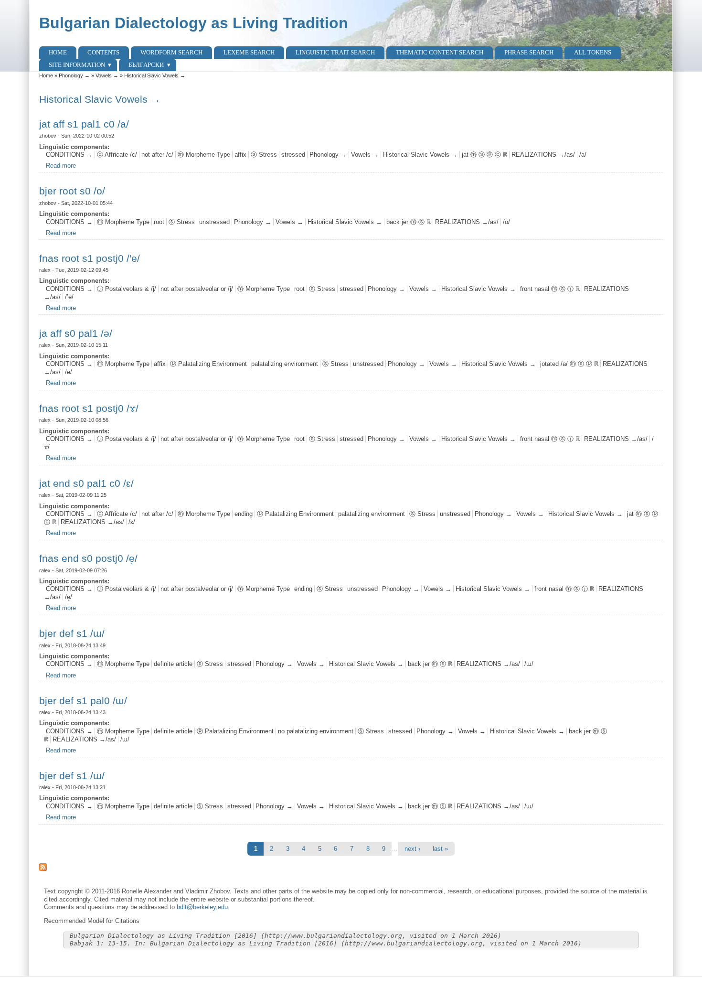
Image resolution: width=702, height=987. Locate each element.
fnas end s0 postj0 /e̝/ (88, 558)
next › (412, 848)
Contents (103, 52)
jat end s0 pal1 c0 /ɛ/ (86, 483)
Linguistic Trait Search (335, 52)
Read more (61, 165)
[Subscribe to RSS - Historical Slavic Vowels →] (351, 867)
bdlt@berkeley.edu (202, 907)
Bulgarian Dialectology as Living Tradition (193, 23)
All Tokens (592, 52)
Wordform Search (171, 52)
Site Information (77, 64)
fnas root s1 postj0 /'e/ (89, 258)
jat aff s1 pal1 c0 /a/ (84, 123)
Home (58, 52)
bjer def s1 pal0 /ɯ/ (83, 700)
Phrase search (528, 52)
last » (440, 848)
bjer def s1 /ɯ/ (72, 633)
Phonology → (74, 75)
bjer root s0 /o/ (72, 190)
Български (146, 64)
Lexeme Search (249, 52)
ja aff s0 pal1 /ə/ (75, 333)
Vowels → (107, 75)
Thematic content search (439, 52)
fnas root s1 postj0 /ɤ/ (88, 408)
